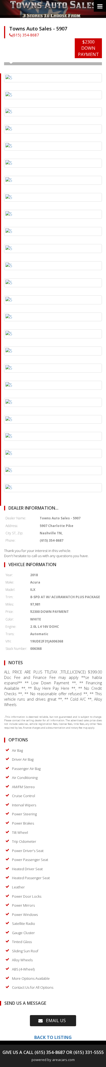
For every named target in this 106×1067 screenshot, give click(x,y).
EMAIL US (54, 1021)
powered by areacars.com (53, 1060)
